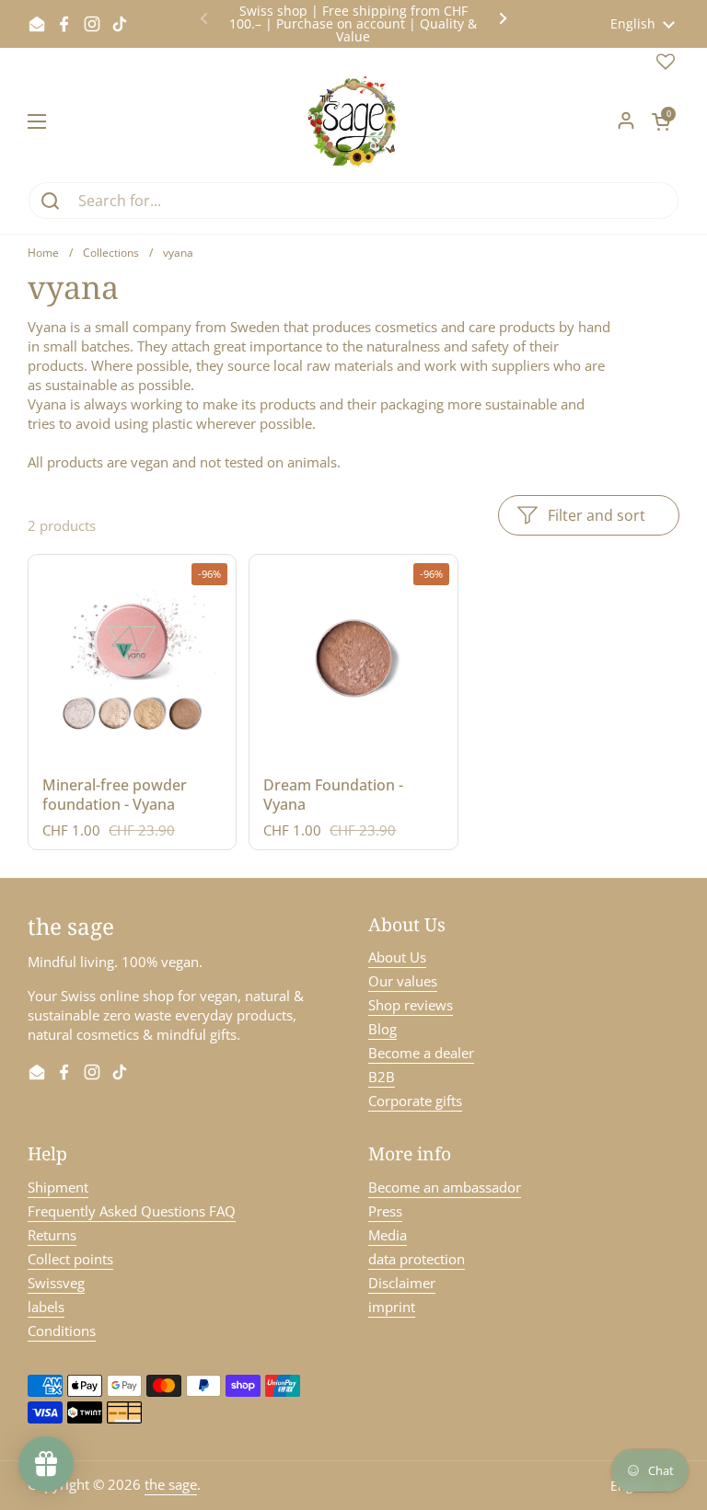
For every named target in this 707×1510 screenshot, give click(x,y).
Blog (382, 1029)
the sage (171, 1484)
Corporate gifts (415, 1100)
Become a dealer (421, 1052)
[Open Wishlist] (665, 65)
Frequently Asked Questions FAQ (132, 1211)
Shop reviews (410, 1005)
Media (387, 1235)
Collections (111, 252)
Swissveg (56, 1283)
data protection (416, 1259)
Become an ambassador (444, 1187)
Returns (52, 1235)
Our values (402, 981)
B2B (381, 1076)
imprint (391, 1306)
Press (385, 1211)
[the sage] (353, 121)
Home (43, 252)
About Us (397, 957)
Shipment (58, 1187)
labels (46, 1306)
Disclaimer (401, 1283)
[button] (661, 121)
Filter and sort (596, 515)
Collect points (70, 1259)
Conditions (62, 1330)
